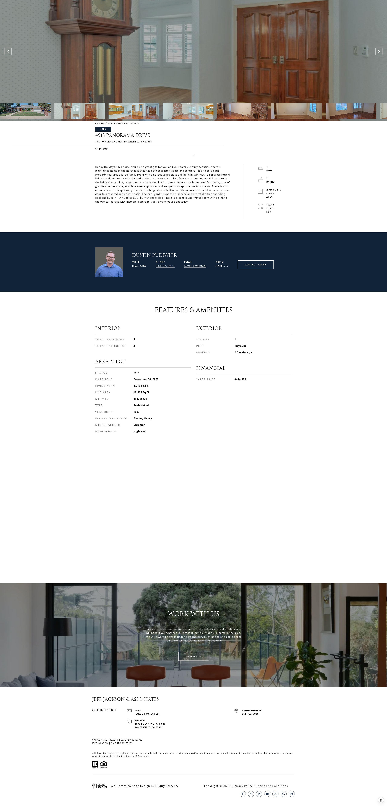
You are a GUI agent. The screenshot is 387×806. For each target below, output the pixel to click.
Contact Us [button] (193, 656)
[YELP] (275, 794)
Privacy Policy (242, 786)
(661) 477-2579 (165, 266)
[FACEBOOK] (243, 794)
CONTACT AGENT (256, 264)
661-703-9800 (250, 713)
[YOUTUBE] (267, 794)
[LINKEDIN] (259, 794)
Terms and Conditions (272, 786)
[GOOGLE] (284, 794)
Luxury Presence (167, 786)
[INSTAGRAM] (251, 794)
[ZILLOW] (292, 794)
